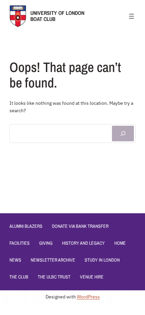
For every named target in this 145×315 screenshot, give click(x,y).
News (15, 260)
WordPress (88, 296)
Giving (46, 243)
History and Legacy (83, 243)
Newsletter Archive (53, 260)
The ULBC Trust (54, 277)
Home (120, 243)
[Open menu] (131, 16)
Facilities (19, 243)
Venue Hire (92, 277)
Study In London (102, 260)
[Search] (123, 133)
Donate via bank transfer (80, 226)
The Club (18, 277)
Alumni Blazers (25, 226)
